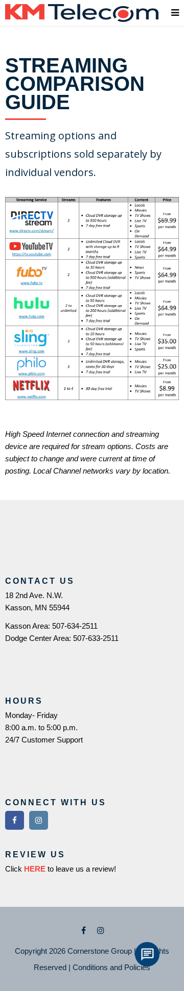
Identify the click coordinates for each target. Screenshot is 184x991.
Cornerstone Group (99, 951)
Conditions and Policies (111, 967)
